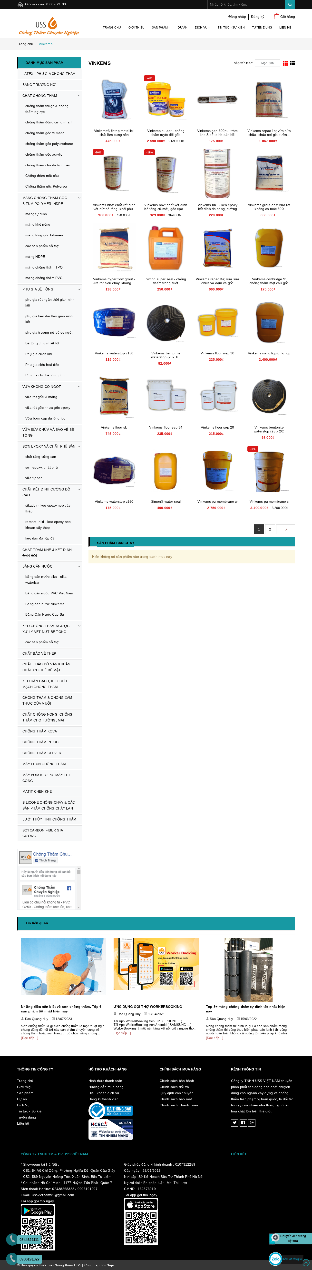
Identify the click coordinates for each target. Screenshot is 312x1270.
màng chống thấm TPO (44, 267)
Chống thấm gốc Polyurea (46, 186)
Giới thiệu (136, 27)
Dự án (182, 27)
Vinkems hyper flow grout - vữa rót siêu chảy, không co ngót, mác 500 (114, 283)
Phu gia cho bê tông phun (46, 375)
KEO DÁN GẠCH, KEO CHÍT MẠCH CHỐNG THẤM (45, 684)
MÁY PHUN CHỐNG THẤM (44, 764)
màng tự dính (36, 214)
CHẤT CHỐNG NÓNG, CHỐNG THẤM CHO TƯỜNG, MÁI (47, 717)
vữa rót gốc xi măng (41, 397)
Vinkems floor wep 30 (217, 353)
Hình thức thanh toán (105, 1081)
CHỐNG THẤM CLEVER (41, 753)
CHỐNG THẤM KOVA (39, 731)
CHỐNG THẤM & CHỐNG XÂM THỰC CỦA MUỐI (47, 700)
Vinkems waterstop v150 (114, 353)
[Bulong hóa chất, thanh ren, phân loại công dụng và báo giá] (248, 970)
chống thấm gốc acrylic (43, 154)
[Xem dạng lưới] (285, 63)
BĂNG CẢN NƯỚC (37, 566)
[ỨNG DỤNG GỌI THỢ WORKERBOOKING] (63, 970)
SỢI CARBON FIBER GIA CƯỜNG (42, 833)
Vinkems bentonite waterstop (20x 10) (166, 355)
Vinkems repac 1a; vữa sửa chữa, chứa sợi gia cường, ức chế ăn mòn (269, 134)
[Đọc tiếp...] (30, 1033)
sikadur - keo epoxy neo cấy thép (47, 508)
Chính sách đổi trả (174, 1087)
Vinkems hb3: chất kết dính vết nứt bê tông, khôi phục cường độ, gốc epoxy (114, 209)
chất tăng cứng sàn (40, 457)
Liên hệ (285, 27)
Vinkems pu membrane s (269, 501)
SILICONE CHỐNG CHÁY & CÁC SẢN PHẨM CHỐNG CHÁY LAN (48, 805)
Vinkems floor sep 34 (165, 427)
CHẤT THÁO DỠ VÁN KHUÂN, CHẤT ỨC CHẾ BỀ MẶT (46, 667)
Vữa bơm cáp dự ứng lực (45, 418)
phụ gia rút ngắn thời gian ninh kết (50, 302)
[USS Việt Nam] (49, 23)
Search (290, 4)
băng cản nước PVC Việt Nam (49, 593)
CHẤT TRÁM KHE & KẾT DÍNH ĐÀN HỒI (47, 553)
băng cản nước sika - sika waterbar (46, 579)
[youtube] (251, 1123)
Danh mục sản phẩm (45, 63)
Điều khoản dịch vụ (103, 1093)
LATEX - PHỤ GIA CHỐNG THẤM (49, 74)
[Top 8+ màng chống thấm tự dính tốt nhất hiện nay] (156, 970)
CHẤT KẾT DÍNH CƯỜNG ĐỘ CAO (46, 492)
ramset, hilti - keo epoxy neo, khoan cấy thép (48, 525)
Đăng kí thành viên (103, 1099)
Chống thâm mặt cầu (42, 176)
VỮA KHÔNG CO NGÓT (41, 387)
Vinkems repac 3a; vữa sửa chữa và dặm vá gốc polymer (217, 283)
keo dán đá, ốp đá (39, 538)
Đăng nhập (237, 17)
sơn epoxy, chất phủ (41, 467)
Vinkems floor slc (114, 427)
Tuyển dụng (262, 27)
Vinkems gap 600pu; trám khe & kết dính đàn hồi (217, 133)
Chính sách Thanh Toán (179, 1105)
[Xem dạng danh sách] (292, 63)
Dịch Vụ (201, 27)
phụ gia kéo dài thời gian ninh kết (49, 319)
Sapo (111, 1265)
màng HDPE (35, 257)
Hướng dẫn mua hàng (106, 1087)
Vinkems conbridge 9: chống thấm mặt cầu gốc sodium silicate (269, 283)
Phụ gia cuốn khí (38, 354)
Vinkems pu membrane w (217, 501)
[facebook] (243, 1123)
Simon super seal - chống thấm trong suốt (166, 281)
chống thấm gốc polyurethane (49, 144)
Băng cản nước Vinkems (44, 604)
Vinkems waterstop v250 (114, 501)
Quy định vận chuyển (177, 1093)
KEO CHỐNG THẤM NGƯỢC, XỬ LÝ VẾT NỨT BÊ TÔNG (46, 629)
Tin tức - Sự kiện (231, 27)
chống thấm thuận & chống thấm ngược (46, 109)
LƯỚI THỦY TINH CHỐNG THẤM (49, 819)
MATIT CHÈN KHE (37, 791)
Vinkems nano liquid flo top (269, 353)
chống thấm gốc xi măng (45, 133)
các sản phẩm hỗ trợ (41, 246)
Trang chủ (112, 27)
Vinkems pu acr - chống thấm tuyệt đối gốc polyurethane (166, 134)
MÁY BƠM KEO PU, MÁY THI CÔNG (46, 778)
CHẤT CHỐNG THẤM (39, 96)
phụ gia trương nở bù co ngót (48, 332)
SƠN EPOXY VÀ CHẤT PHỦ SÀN (48, 446)
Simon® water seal (166, 501)
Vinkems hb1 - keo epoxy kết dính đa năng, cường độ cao (217, 209)
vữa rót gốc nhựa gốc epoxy (47, 408)
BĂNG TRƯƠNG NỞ (39, 85)
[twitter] (234, 1123)
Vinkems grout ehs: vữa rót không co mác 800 (269, 207)
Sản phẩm (160, 27)
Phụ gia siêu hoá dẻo (42, 365)
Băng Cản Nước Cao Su (44, 614)
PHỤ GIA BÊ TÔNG (37, 289)
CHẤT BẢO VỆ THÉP (39, 653)
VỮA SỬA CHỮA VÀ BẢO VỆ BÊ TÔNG (48, 432)
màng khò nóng (37, 224)
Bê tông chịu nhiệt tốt (42, 343)
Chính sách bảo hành (177, 1081)
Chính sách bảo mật (176, 1099)
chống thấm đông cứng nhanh (49, 122)
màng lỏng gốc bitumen (44, 235)
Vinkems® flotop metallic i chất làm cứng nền (114, 133)
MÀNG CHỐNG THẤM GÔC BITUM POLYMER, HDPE (44, 201)
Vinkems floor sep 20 (217, 427)
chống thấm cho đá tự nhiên (47, 165)
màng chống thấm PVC (43, 278)
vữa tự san (34, 478)
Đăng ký (257, 17)
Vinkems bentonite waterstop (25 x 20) (269, 429)
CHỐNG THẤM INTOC (40, 742)
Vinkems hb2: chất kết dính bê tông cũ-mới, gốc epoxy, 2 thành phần (165, 209)
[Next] (285, 529)
